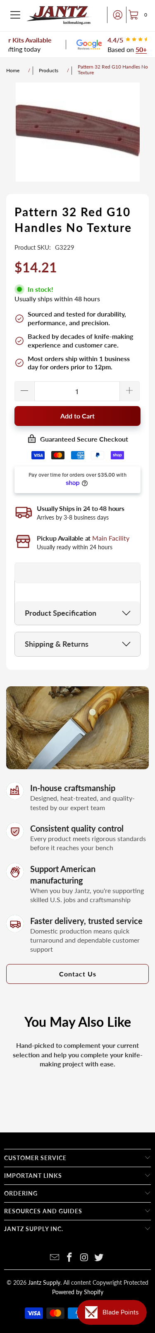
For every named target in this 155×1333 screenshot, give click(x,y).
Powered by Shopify (77, 1291)
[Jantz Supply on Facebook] (70, 1257)
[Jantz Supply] (59, 15)
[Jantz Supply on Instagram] (85, 1257)
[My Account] (115, 15)
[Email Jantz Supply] (55, 1257)
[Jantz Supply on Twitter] (99, 1257)
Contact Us (77, 974)
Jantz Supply (44, 1282)
